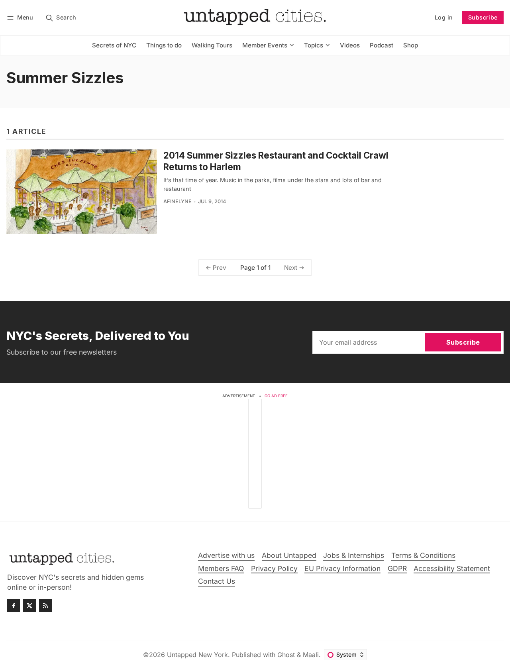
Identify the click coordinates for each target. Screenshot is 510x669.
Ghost (286, 655)
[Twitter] (29, 605)
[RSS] (45, 605)
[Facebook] (13, 605)
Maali (311, 655)
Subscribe (483, 17)
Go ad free (276, 396)
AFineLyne (177, 201)
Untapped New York (197, 655)
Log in (444, 17)
